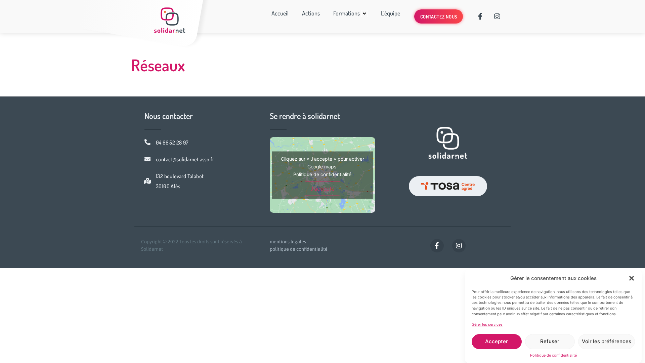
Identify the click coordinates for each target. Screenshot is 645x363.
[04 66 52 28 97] (147, 142)
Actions (311, 13)
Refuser (549, 341)
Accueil (280, 13)
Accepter (496, 341)
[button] (631, 278)
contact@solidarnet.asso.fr (185, 159)
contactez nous (438, 16)
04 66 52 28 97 (172, 142)
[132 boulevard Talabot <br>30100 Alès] (147, 181)
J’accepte (322, 188)
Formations (346, 13)
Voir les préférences (606, 341)
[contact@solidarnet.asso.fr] (147, 159)
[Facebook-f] (480, 16)
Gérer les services (487, 324)
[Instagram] (497, 16)
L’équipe (390, 13)
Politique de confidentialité (553, 355)
